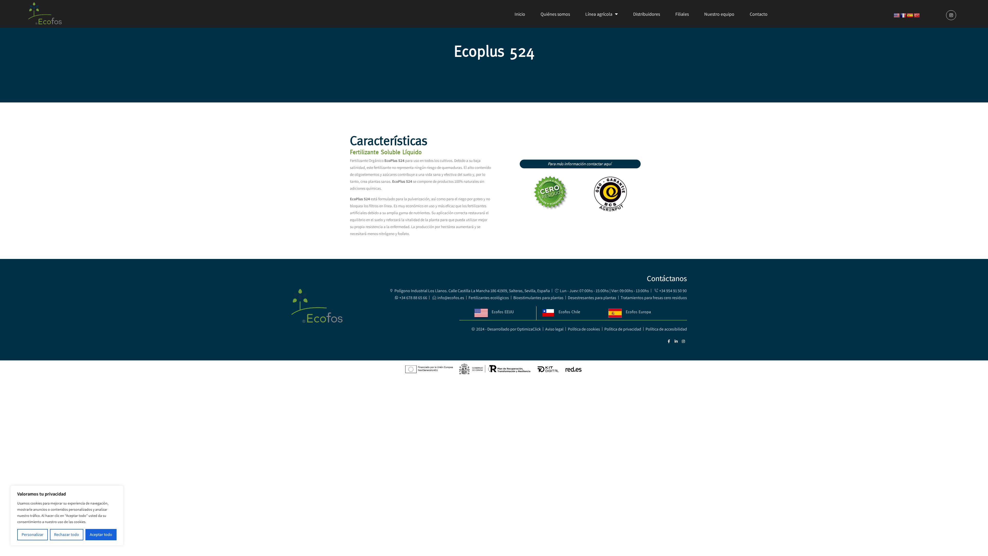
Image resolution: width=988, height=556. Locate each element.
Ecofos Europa (638, 311)
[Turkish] (917, 15)
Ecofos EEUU (503, 311)
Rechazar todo (66, 534)
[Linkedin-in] (676, 341)
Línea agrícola (598, 14)
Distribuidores (646, 14)
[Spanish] (910, 15)
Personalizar (32, 534)
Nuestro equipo (719, 14)
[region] (66, 515)
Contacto (759, 14)
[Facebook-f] (669, 341)
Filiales (682, 14)
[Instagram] (951, 15)
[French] (903, 15)
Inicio (520, 14)
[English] (897, 15)
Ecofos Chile (569, 311)
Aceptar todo (101, 534)
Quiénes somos (555, 14)
